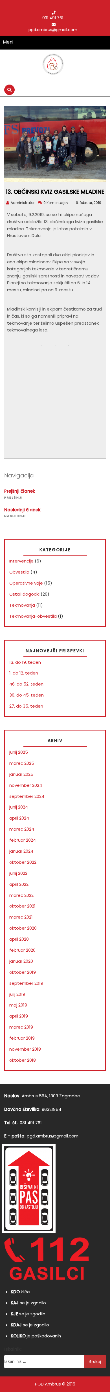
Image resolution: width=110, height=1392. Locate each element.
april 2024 (19, 818)
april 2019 (18, 1016)
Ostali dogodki (24, 594)
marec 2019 (21, 1027)
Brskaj (95, 1361)
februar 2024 (22, 840)
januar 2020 (21, 961)
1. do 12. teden (23, 673)
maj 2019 (18, 1005)
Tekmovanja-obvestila (33, 616)
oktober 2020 (23, 928)
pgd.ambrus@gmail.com (52, 1136)
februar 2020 (22, 950)
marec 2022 (21, 895)
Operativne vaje (26, 583)
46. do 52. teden (26, 684)
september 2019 (26, 983)
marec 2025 (21, 763)
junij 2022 (18, 873)
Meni (8, 42)
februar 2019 (22, 1038)
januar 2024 (21, 851)
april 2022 (18, 884)
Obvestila (19, 572)
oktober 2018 (22, 1060)
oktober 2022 (22, 862)
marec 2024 (21, 829)
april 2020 (19, 939)
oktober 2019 (22, 972)
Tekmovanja (22, 605)
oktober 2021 (22, 906)
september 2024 (26, 796)
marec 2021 (21, 917)
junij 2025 (18, 752)
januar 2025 (21, 774)
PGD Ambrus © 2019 (55, 1384)
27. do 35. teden (26, 706)
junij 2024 (18, 807)
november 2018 (25, 1049)
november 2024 (25, 785)
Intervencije (21, 561)
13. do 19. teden (25, 662)
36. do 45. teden (26, 695)
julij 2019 (17, 994)
